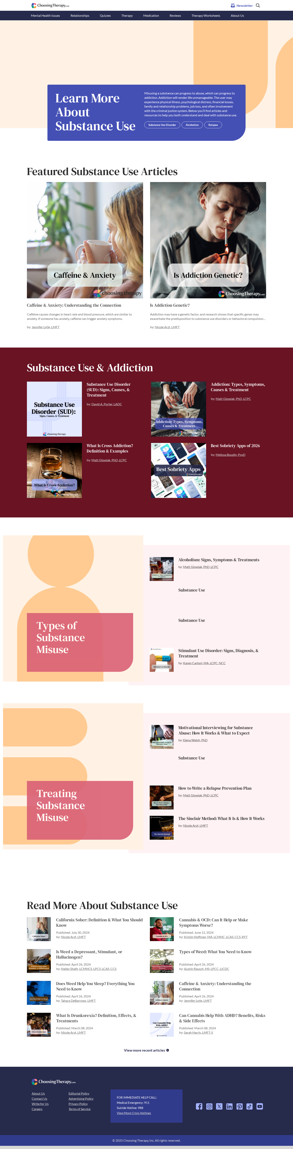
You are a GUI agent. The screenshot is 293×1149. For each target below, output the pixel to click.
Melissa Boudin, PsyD (230, 454)
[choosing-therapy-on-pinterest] (239, 1105)
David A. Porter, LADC (106, 404)
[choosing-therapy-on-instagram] (209, 1105)
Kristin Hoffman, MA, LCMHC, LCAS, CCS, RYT (216, 937)
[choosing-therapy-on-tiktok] (249, 1105)
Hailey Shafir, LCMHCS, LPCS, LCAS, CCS (88, 969)
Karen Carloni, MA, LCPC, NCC (204, 663)
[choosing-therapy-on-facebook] (199, 1105)
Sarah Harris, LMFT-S (198, 1032)
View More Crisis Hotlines (134, 1113)
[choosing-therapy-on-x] (219, 1105)
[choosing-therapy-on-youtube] (260, 1105)
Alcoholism (192, 124)
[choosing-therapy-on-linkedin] (229, 1105)
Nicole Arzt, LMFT (167, 327)
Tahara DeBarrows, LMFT (78, 1000)
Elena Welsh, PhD (195, 740)
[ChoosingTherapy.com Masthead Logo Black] (50, 4)
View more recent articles (144, 1050)
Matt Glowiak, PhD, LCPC (233, 399)
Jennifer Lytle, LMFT (45, 327)
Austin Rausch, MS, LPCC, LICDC (206, 969)
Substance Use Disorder (162, 124)
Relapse (213, 124)
